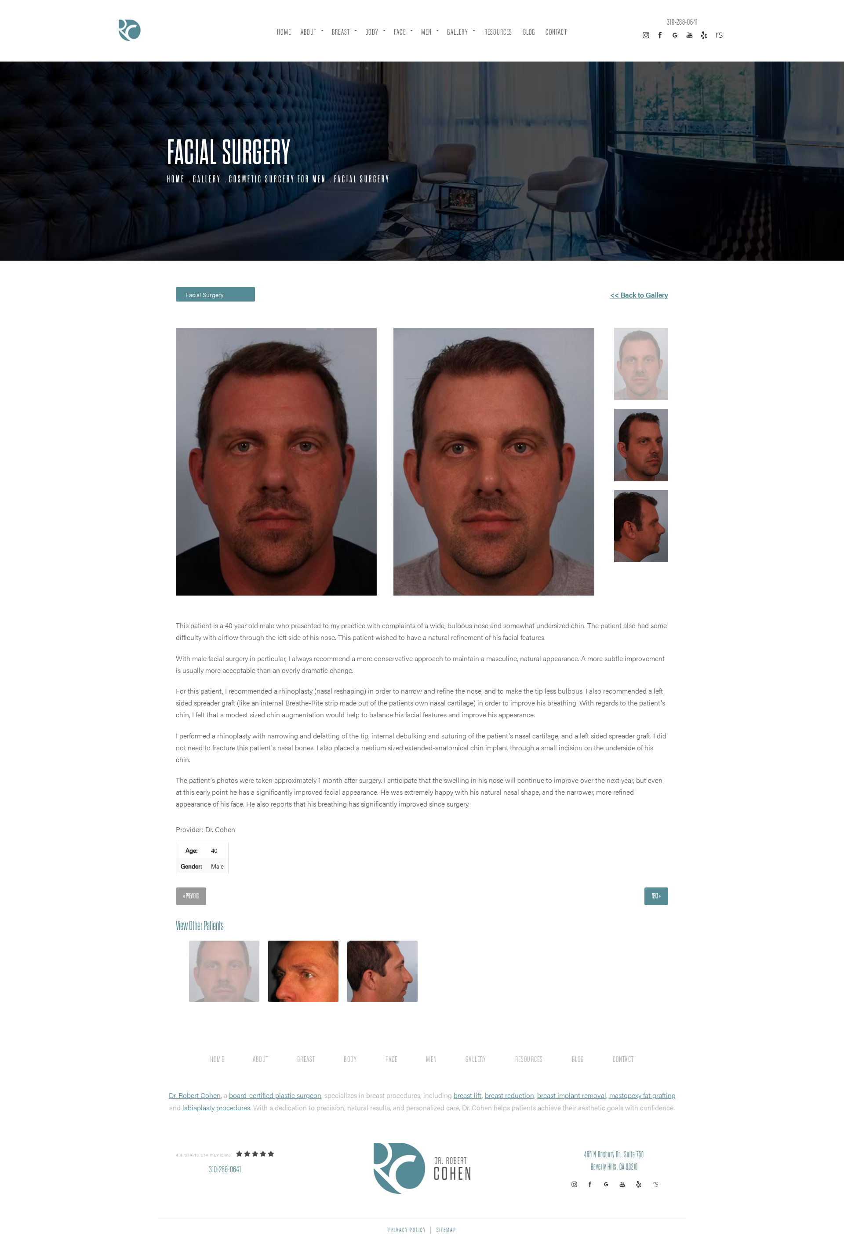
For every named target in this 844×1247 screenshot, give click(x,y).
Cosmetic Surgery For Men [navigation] (277, 179)
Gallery (457, 31)
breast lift (468, 1095)
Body (371, 31)
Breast (341, 31)
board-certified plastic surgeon (275, 1095)
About (308, 31)
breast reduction (509, 1095)
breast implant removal (571, 1095)
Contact (556, 31)
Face (400, 31)
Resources (498, 31)
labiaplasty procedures (216, 1107)
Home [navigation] (176, 179)
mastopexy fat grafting (642, 1095)
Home (284, 31)
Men (426, 31)
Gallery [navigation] (207, 179)
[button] (646, 35)
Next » (656, 896)
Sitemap (446, 1229)
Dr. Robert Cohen (195, 1095)
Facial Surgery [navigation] (362, 179)
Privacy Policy (407, 1229)
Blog (529, 31)
